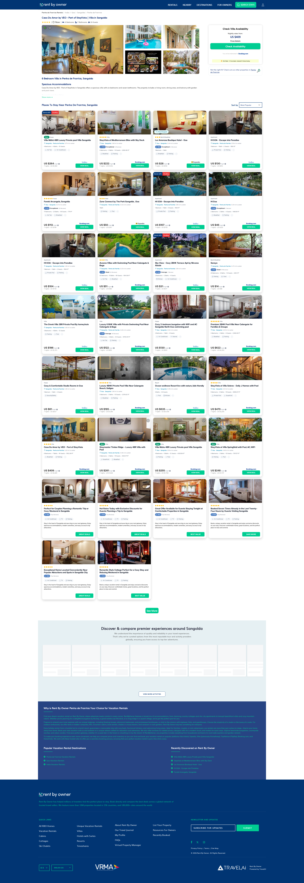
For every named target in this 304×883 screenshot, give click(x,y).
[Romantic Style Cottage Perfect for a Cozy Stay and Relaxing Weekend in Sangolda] (124, 552)
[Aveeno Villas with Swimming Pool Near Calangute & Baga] (124, 245)
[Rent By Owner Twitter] (197, 842)
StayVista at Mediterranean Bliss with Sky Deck (122, 140)
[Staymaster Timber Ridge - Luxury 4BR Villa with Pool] (124, 429)
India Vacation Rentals (56, 764)
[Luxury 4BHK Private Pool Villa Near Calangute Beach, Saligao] (124, 368)
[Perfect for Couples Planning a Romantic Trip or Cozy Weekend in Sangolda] (68, 491)
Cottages (43, 841)
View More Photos (51, 71)
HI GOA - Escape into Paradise (225, 140)
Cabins (42, 836)
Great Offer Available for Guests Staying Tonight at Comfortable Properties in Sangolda (179, 509)
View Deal (84, 166)
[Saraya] (235, 245)
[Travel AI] (232, 867)
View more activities (152, 694)
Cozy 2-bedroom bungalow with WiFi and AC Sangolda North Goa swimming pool (176, 325)
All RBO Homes (47, 826)
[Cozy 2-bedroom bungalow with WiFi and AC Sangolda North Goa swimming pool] (179, 307)
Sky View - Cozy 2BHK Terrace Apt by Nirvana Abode (177, 264)
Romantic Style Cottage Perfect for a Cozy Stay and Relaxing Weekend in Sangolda (124, 571)
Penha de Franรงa (94, 12)
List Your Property (162, 825)
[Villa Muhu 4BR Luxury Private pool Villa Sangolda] (179, 429)
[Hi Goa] (235, 184)
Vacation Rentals (47, 831)
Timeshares (83, 845)
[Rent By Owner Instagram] (204, 842)
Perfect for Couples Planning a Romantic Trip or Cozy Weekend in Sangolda (66, 509)
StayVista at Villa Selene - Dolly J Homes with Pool (234, 386)
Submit (247, 827)
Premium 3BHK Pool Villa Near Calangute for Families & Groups (231, 325)
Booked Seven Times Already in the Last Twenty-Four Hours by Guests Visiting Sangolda (234, 509)
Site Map (214, 848)
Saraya (214, 263)
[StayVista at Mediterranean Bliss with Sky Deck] (124, 122)
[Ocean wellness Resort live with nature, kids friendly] (179, 368)
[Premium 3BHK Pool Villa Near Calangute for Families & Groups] (235, 307)
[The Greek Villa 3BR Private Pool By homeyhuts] (68, 307)
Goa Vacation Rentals (55, 760)
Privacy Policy (196, 848)
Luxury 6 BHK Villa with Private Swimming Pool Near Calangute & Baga (124, 325)
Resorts (81, 841)
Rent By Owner (203, 853)
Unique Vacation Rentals (89, 826)
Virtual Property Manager (128, 845)
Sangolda (81, 12)
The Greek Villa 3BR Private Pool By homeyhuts (66, 324)
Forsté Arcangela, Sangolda (57, 201)
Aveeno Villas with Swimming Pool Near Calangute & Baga (124, 264)
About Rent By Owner (126, 825)
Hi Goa (214, 201)
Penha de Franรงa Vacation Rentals (61, 757)
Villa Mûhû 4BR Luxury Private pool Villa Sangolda (67, 140)
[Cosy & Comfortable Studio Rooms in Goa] (68, 368)
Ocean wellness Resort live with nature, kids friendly (179, 386)
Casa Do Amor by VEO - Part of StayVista (63, 447)
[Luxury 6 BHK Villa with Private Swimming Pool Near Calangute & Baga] (124, 307)
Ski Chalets (44, 845)
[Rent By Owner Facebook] (191, 842)
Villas (80, 831)
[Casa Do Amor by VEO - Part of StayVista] (68, 429)
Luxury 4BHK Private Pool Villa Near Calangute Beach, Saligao (122, 387)
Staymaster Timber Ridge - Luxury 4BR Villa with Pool (122, 448)
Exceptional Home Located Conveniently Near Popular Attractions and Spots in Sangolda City (66, 571)
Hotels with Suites (86, 836)
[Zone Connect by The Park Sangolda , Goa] (124, 184)
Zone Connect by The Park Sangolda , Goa (119, 201)
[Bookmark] (50, 28)
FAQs (117, 840)
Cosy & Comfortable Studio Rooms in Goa (63, 386)
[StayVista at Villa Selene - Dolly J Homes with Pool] (235, 368)
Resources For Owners (164, 830)
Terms (206, 848)
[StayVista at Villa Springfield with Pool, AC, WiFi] (235, 429)
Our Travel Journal (124, 830)
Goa (73, 12)
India (67, 12)
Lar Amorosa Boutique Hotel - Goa (171, 140)
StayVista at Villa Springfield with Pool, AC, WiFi (233, 447)
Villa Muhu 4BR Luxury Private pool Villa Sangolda (178, 447)
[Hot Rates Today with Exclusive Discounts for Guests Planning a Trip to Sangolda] (124, 491)
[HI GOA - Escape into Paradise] (235, 122)
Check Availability (235, 46)
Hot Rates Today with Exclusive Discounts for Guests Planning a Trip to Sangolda (121, 509)
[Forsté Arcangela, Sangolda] (68, 184)
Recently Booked (161, 835)
